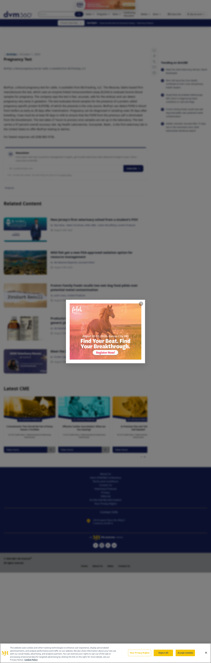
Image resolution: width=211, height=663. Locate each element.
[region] (105, 653)
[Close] (206, 652)
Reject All (163, 652)
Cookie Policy (31, 659)
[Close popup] (141, 304)
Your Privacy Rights (139, 652)
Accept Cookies (185, 652)
